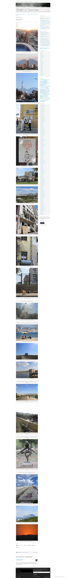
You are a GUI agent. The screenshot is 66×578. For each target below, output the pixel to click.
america (43, 79)
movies (41, 94)
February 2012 (42, 191)
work (45, 99)
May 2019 (42, 125)
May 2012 (42, 188)
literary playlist (43, 92)
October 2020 (42, 110)
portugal (45, 97)
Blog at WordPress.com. (47, 577)
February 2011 (42, 204)
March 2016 (42, 150)
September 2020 (43, 111)
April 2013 (42, 177)
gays (40, 87)
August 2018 (42, 135)
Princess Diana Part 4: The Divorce (45, 40)
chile (44, 83)
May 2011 (42, 201)
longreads (44, 93)
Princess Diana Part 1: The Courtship (45, 22)
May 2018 (42, 138)
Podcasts (31, 1)
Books (41, 54)
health (45, 87)
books (46, 82)
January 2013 (42, 179)
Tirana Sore (19, 19)
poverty (48, 97)
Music (41, 66)
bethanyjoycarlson (19, 559)
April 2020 (42, 113)
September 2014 (43, 163)
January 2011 (42, 205)
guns (43, 87)
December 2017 (43, 139)
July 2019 (42, 123)
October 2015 (42, 152)
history (47, 87)
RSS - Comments (19, 571)
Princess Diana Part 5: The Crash (45, 20)
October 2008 (42, 214)
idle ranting (44, 88)
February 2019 (42, 128)
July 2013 (42, 174)
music (43, 94)
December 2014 (43, 161)
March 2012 (42, 190)
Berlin (41, 53)
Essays (21, 1)
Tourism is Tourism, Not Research (33, 14)
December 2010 (43, 206)
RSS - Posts (18, 570)
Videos (26, 1)
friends (48, 86)
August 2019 (42, 122)
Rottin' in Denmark (18, 577)
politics (42, 97)
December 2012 (43, 180)
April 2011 (42, 202)
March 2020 (42, 114)
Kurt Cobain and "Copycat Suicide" (45, 23)
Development (42, 56)
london (48, 92)
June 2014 (42, 165)
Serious (42, 71)
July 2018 (42, 136)
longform (41, 93)
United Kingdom (43, 73)
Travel (27, 552)
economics (42, 85)
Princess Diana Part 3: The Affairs (45, 26)
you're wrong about (43, 100)
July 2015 (42, 155)
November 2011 (43, 194)
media (47, 93)
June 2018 (42, 137)
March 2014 (42, 168)
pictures (42, 96)
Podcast (42, 69)
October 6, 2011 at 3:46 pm (19, 560)
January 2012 (42, 192)
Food (41, 58)
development (43, 84)
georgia (42, 87)
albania (41, 79)
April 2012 (42, 189)
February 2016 (42, 151)
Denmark (42, 55)
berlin (41, 81)
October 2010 (42, 207)
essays (48, 85)
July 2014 (42, 164)
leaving (46, 91)
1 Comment (36, 552)
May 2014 (42, 166)
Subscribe (35, 574)
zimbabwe (42, 101)
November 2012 (43, 181)
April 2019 (42, 126)
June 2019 (42, 124)
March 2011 (42, 203)
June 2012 (42, 187)
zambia (47, 100)
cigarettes (47, 83)
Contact (36, 1)
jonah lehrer (47, 89)
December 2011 (43, 193)
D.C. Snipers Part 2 (43, 24)
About (17, 1)
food (46, 86)
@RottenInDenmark (45, 48)
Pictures (25, 552)
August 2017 (42, 141)
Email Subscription (44, 216)
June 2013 (42, 175)
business (42, 83)
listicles (48, 91)
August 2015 (42, 154)
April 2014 (42, 167)
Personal (22, 552)
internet (44, 89)
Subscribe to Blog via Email (40, 569)
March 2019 (42, 127)
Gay (41, 60)
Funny (42, 59)
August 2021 (42, 108)
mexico (49, 93)
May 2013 (42, 176)
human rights (41, 88)
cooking (49, 83)
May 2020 (42, 112)
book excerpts (43, 81)
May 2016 (42, 148)
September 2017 (43, 140)
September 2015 (43, 153)
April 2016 (42, 149)
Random (42, 70)
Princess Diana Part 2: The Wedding (45, 21)
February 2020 (43, 115)
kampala (44, 91)
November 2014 (43, 162)
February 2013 (42, 178)
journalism (43, 90)
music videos (46, 94)
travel (49, 98)
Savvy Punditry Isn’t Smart (44, 38)
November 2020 (43, 109)
